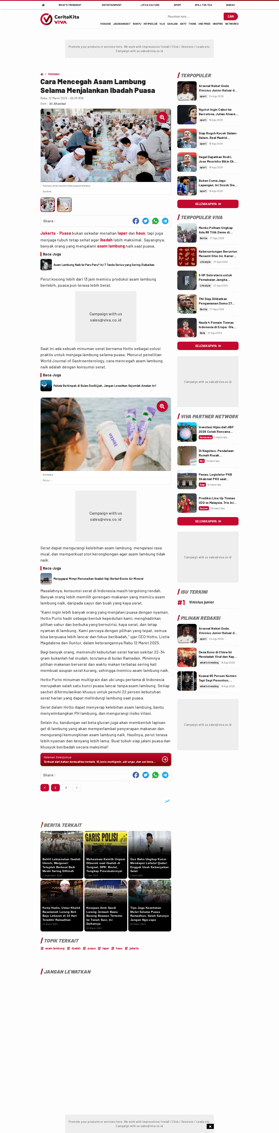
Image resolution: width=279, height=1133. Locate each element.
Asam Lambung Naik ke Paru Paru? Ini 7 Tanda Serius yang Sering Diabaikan (104, 265)
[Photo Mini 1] (47, 204)
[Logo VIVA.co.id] (62, 18)
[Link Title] (187, 91)
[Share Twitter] (146, 221)
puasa (92, 948)
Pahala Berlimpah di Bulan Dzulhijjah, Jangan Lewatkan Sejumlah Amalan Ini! (105, 385)
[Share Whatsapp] (155, 221)
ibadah (106, 239)
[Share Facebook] (136, 221)
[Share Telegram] (165, 221)
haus (140, 233)
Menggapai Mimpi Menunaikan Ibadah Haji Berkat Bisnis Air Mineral (98, 578)
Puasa (65, 233)
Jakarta (48, 233)
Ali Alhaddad (57, 103)
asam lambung (111, 245)
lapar (122, 233)
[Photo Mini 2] (64, 204)
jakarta (134, 948)
